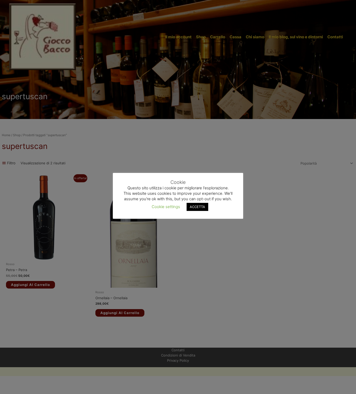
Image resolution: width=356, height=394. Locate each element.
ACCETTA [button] (197, 206)
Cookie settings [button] (166, 206)
